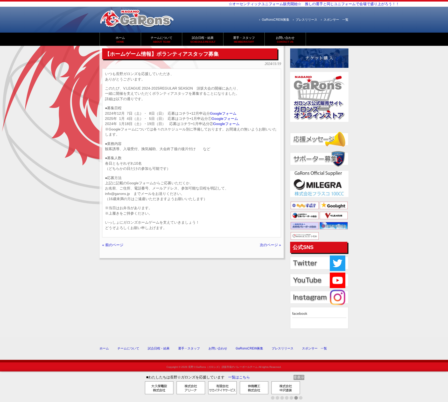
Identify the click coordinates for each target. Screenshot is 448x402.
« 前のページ (112, 245)
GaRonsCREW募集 (275, 19)
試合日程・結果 (159, 348)
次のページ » (270, 245)
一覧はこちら (239, 377)
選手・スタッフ (189, 348)
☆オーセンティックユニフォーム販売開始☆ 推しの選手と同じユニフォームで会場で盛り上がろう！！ (308, 4)
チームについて (128, 348)
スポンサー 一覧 (336, 19)
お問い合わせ (217, 348)
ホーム (104, 348)
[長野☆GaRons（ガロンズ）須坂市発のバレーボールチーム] (137, 25)
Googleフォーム (223, 113)
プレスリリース (306, 19)
